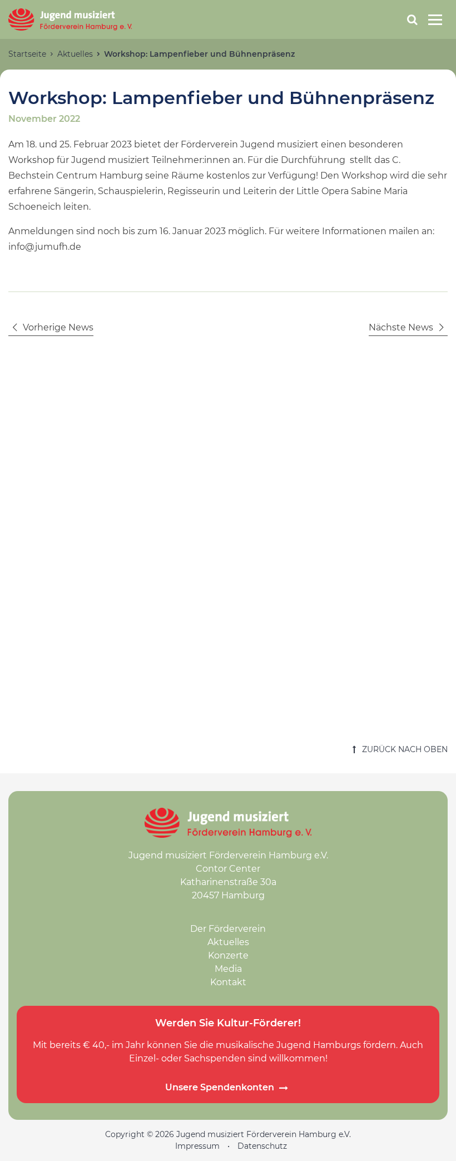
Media (228, 969)
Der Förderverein (228, 928)
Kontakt (228, 982)
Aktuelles (75, 54)
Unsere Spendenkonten (219, 1087)
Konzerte (228, 955)
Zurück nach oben (404, 749)
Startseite (27, 54)
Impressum (197, 1146)
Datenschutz (262, 1146)
